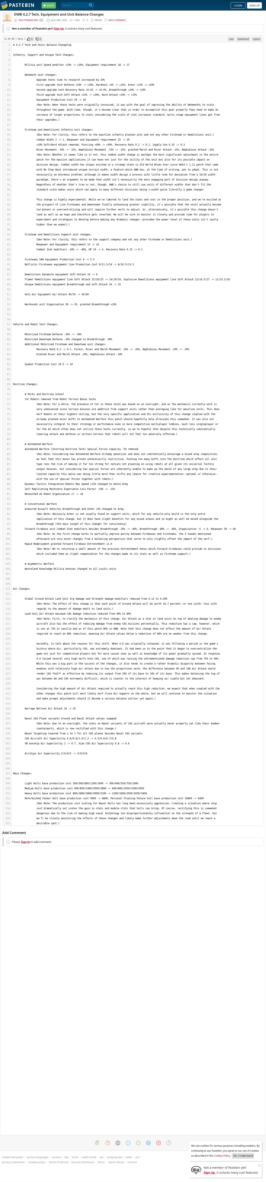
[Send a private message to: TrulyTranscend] (41, 20)
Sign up (254, 5)
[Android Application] (138, 1142)
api (101, 1157)
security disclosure (82, 1162)
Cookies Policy (222, 1155)
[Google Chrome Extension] (97, 1142)
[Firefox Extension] (107, 1142)
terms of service (58, 1162)
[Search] (90, 5)
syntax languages (37, 1157)
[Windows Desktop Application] (128, 1142)
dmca (101, 1162)
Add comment (117, 20)
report (256, 39)
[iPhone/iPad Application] (117, 1142)
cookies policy (36, 1162)
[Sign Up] (196, 1169)
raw (231, 39)
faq (66, 1157)
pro (137, 1157)
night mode (89, 1157)
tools (75, 1157)
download (243, 39)
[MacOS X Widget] (148, 1142)
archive (56, 1157)
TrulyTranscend (28, 20)
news (129, 1157)
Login (238, 5)
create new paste (12, 1157)
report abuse (116, 1162)
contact (132, 1162)
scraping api (114, 1157)
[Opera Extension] (158, 1142)
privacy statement (13, 1162)
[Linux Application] (168, 1142)
